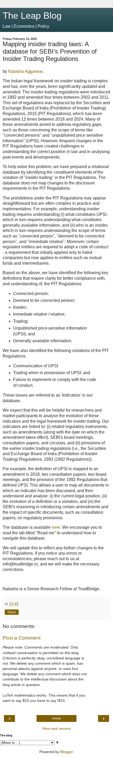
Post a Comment (21, 638)
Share (11, 612)
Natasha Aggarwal (25, 71)
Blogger (66, 752)
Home (56, 718)
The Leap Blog (32, 16)
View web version (56, 728)
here (56, 527)
